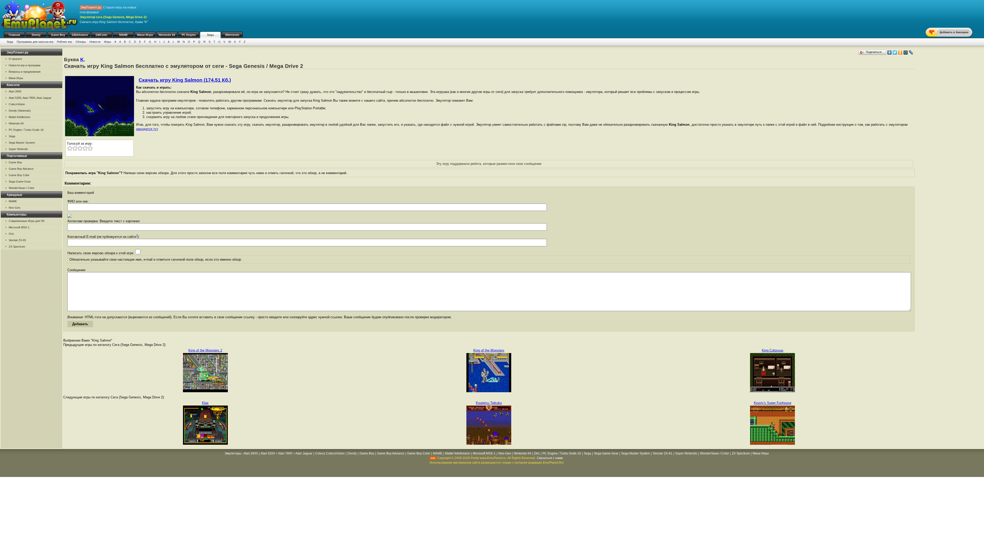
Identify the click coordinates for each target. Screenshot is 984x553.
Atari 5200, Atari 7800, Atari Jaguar (30, 97)
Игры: (107, 41)
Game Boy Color (19, 175)
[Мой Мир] (905, 52)
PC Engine (189, 34)
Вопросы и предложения (24, 71)
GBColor (101, 34)
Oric (11, 233)
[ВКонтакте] (889, 52)
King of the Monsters (488, 350)
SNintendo (232, 34)
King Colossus (772, 350)
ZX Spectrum (17, 246)
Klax (205, 403)
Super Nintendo (18, 149)
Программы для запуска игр (35, 41)
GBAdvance (80, 34)
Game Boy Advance (21, 168)
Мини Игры (145, 34)
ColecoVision (17, 104)
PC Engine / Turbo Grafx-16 (26, 129)
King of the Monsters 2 (205, 350)
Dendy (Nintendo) (20, 110)
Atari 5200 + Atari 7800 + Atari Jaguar (286, 453)
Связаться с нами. (550, 458)
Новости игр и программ (24, 65)
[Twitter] (895, 52)
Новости (94, 41)
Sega (210, 34)
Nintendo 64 (167, 34)
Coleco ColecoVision (330, 453)
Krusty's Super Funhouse (772, 403)
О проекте (15, 58)
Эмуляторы (232, 453)
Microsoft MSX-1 (19, 227)
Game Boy (58, 34)
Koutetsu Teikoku (489, 403)
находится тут (147, 129)
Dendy (36, 34)
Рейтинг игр (64, 41)
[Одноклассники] (900, 52)
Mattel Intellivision (19, 117)
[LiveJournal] (911, 52)
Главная (14, 34)
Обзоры (81, 41)
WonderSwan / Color (21, 187)
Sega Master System (22, 142)
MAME (123, 34)
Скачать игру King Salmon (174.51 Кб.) (185, 80)
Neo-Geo (14, 207)
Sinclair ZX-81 (17, 240)
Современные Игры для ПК (26, 220)
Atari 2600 (15, 91)
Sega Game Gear (20, 181)
